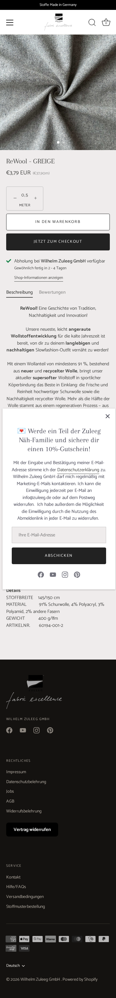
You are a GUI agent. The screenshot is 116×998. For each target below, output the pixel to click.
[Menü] (10, 22)
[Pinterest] (77, 574)
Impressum (16, 772)
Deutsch (13, 965)
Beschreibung (19, 292)
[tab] (22, 292)
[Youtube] (53, 574)
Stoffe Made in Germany (58, 5)
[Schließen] (107, 416)
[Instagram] (65, 574)
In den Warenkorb (57, 222)
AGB (10, 801)
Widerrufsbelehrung (23, 811)
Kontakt (13, 877)
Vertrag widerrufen (32, 829)
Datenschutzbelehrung (26, 782)
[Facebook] (41, 574)
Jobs (10, 791)
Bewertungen (52, 292)
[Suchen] (92, 23)
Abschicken (59, 555)
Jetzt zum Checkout (58, 241)
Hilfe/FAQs (16, 887)
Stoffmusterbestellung (25, 906)
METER (25, 205)
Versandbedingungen (25, 896)
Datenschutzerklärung (78, 470)
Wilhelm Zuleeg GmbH (40, 979)
